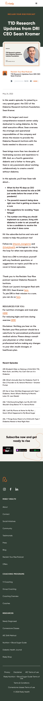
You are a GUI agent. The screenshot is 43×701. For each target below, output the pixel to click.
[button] (36, 3)
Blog (4, 550)
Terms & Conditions (21, 683)
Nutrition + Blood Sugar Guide (15, 643)
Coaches (6, 603)
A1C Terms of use (32, 672)
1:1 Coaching (8, 582)
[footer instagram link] (4, 489)
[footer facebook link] (10, 489)
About (5, 507)
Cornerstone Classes (11, 628)
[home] (9, 3)
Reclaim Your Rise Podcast (21, 72)
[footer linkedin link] (17, 489)
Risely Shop (7, 657)
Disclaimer (18, 672)
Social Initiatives (9, 521)
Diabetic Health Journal (12, 650)
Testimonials (7, 536)
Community (7, 528)
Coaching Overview (10, 596)
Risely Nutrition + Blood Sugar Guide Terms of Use (22, 677)
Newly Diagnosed (10, 621)
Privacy (7, 672)
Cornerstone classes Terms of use (21, 687)
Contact (6, 514)
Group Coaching (9, 589)
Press (5, 543)
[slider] (19, 81)
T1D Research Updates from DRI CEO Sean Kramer (25, 75)
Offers (5, 564)
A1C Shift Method (9, 635)
